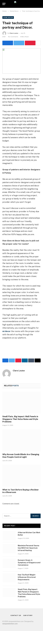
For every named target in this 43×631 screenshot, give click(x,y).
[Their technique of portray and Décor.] (21, 60)
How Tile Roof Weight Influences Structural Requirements (27, 577)
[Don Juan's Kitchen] (21, 4)
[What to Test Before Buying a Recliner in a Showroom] (21, 476)
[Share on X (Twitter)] (19, 43)
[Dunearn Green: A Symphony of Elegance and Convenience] (9, 563)
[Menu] (3, 4)
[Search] (40, 4)
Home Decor (8, 17)
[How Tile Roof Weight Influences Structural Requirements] (9, 577)
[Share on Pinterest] (30, 43)
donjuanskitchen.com (10, 624)
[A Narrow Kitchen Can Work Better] (9, 535)
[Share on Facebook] (7, 43)
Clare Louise (14, 33)
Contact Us (16, 615)
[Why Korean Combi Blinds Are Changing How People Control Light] (21, 440)
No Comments (13, 37)
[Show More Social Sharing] (38, 43)
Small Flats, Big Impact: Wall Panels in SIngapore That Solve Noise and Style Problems (20, 419)
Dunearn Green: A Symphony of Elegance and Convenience (29, 562)
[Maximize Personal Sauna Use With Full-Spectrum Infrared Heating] (9, 548)
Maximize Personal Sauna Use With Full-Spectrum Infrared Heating (28, 548)
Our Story (27, 615)
